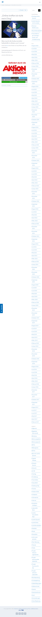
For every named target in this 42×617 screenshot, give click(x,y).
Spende (34, 589)
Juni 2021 (34, 250)
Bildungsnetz (35, 447)
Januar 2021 (35, 264)
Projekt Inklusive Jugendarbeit (35, 552)
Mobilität (34, 528)
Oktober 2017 (35, 399)
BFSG (33, 445)
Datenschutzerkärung (23, 608)
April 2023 (34, 180)
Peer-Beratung (35, 542)
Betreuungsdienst (36, 439)
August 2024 (35, 127)
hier (7, 45)
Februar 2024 (35, 145)
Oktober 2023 (35, 160)
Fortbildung (35, 477)
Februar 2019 (35, 343)
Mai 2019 (34, 334)
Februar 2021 (35, 261)
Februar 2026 (35, 63)
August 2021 (35, 244)
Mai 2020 (34, 293)
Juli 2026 (34, 48)
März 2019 (35, 340)
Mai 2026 (34, 54)
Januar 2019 (35, 346)
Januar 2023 (35, 188)
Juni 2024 (34, 133)
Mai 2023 (34, 177)
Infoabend (34, 494)
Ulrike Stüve (4, 85)
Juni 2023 (34, 174)
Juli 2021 (34, 247)
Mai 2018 (34, 375)
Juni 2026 (34, 51)
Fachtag (34, 474)
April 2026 (34, 57)
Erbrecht (34, 468)
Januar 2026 (35, 66)
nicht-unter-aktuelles (35, 538)
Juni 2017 (34, 413)
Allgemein (34, 428)
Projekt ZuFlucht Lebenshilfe (35, 572)
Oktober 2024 (35, 119)
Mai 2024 (34, 136)
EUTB (33, 471)
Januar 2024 (35, 148)
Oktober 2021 (35, 236)
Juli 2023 (34, 171)
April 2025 (34, 98)
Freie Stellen (35, 480)
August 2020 (35, 284)
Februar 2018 (35, 384)
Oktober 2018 (35, 358)
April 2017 (34, 419)
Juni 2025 (34, 92)
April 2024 (34, 139)
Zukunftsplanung (36, 601)
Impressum (16, 608)
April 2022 (34, 217)
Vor (25, 10)
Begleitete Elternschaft (35, 432)
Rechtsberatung (36, 577)
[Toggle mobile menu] (39, 2)
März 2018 (35, 381)
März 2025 (35, 101)
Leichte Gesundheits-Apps (35, 514)
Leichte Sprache (36, 519)
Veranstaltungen (36, 598)
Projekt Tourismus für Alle (35, 566)
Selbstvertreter (35, 586)
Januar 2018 (35, 387)
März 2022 (35, 220)
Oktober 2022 (35, 201)
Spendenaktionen (36, 592)
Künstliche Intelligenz (34, 504)
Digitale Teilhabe (34, 459)
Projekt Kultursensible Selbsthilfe (35, 559)
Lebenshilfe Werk (35, 509)
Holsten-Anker (35, 491)
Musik (33, 531)
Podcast (34, 545)
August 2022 (35, 209)
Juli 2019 (34, 328)
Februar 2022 (35, 223)
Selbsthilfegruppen (36, 583)
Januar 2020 (35, 305)
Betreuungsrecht (36, 442)
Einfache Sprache (34, 464)
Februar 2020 (35, 302)
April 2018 (34, 378)
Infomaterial (35, 497)
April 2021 (34, 255)
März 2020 (35, 299)
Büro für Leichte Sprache (36, 454)
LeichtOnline (35, 522)
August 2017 (35, 407)
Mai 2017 (34, 416)
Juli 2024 (34, 130)
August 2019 (35, 325)
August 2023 (35, 168)
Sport (33, 595)
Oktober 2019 (35, 318)
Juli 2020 (34, 287)
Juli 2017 (34, 410)
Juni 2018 (34, 372)
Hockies (34, 488)
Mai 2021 (34, 252)
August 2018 (35, 366)
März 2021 (35, 258)
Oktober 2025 (35, 78)
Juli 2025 (34, 89)
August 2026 (35, 45)
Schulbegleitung (36, 580)
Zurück (22, 10)
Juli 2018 (34, 369)
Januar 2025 (35, 107)
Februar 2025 (35, 104)
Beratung (34, 436)
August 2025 (35, 86)
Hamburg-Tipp (35, 485)
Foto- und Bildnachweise (33, 608)
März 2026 (35, 60)
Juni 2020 (34, 290)
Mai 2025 (34, 95)
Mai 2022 (34, 215)
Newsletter (34, 534)
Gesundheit (35, 482)
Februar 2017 (35, 422)
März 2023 (35, 182)
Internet (34, 500)
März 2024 (35, 142)
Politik (33, 548)
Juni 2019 (34, 331)
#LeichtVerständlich (37, 30)
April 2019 (34, 337)
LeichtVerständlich (36, 525)
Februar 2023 (35, 185)
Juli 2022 (34, 212)
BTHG (33, 450)
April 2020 (34, 296)
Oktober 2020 (35, 277)
